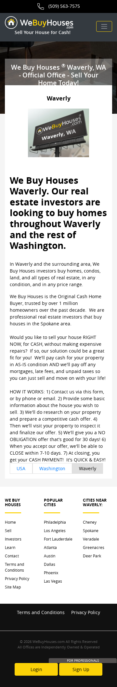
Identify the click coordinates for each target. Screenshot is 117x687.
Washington (52, 468)
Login (36, 669)
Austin (49, 555)
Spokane (90, 530)
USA (21, 468)
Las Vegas (53, 581)
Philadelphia (55, 522)
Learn (10, 547)
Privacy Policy (17, 578)
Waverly (87, 468)
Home (10, 522)
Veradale (91, 538)
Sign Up (80, 669)
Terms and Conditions (14, 567)
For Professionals (83, 660)
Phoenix (51, 572)
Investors (13, 538)
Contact (12, 555)
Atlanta (50, 547)
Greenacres (93, 547)
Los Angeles (55, 530)
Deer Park (92, 555)
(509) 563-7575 (64, 6)
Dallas (49, 564)
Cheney (90, 522)
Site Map (13, 586)
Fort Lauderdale (58, 538)
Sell (8, 530)
